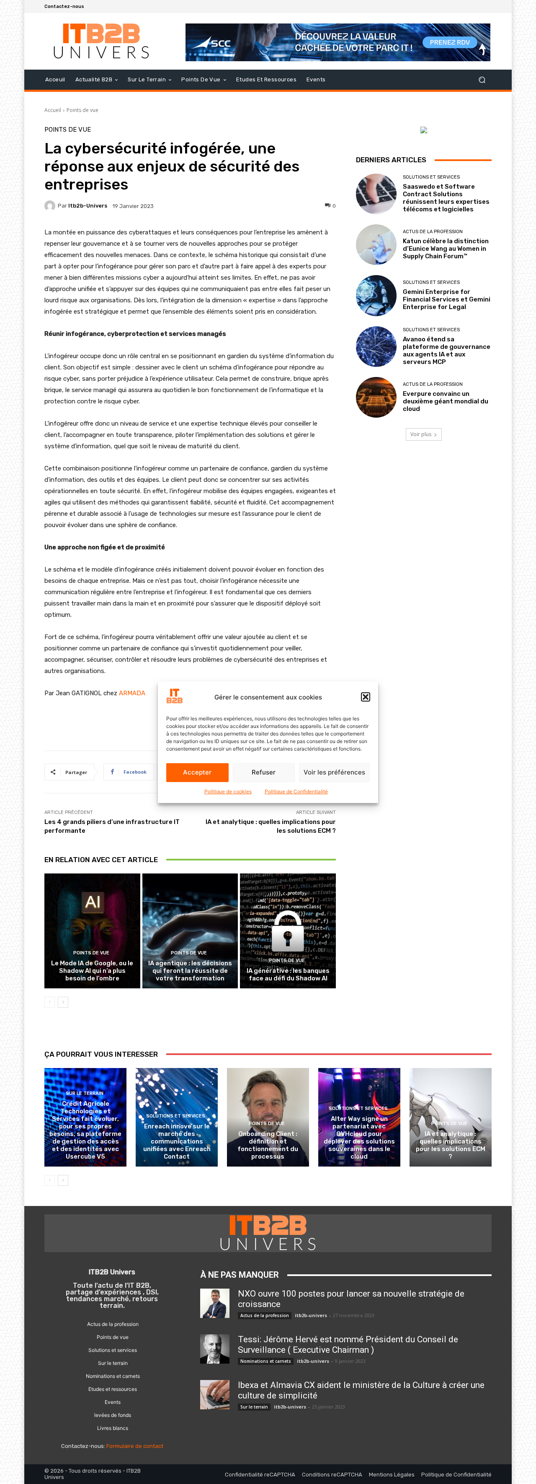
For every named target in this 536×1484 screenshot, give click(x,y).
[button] (365, 697)
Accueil (52, 110)
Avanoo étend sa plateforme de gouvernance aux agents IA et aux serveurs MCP (446, 350)
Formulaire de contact (134, 1446)
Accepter (197, 772)
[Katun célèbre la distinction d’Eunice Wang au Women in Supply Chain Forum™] (376, 244)
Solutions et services (431, 177)
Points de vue (82, 110)
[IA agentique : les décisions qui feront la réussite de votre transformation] (190, 930)
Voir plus (420, 434)
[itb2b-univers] (51, 205)
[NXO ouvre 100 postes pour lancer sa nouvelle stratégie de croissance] (214, 1303)
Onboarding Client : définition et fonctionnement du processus (267, 1145)
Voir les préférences (334, 772)
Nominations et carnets (265, 1361)
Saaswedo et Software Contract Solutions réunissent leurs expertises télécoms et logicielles (446, 198)
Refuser (264, 772)
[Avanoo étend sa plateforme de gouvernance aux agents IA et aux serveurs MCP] (376, 346)
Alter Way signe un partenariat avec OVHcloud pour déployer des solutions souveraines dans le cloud (359, 1137)
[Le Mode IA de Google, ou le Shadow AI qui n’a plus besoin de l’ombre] (92, 930)
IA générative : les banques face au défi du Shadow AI (288, 974)
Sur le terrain (84, 1093)
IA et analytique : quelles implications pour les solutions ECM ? (450, 1145)
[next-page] (63, 1002)
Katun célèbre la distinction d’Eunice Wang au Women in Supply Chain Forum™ (446, 248)
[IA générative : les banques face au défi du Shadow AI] (288, 930)
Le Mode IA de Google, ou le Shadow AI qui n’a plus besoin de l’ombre (92, 970)
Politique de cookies (228, 791)
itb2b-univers (87, 205)
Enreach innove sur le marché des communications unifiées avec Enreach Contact (177, 1141)
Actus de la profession (433, 231)
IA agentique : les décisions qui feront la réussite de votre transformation (190, 970)
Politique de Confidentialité (296, 791)
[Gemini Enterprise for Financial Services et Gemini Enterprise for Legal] (376, 295)
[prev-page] (49, 1002)
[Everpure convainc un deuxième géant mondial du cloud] (376, 397)
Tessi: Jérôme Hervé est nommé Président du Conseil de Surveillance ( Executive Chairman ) (348, 1344)
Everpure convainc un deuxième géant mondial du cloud (445, 401)
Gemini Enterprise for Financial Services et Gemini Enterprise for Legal (446, 299)
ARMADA (132, 693)
